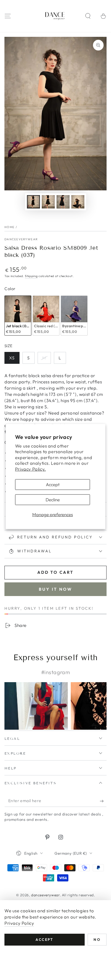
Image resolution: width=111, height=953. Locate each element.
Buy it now (55, 589)
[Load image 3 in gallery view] (63, 201)
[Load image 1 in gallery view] (33, 201)
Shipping (31, 276)
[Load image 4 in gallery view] (77, 201)
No (97, 939)
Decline (53, 499)
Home (9, 227)
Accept (52, 484)
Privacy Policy (19, 923)
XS (14, 359)
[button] (88, 16)
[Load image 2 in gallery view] (48, 201)
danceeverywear (21, 239)
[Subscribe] (103, 800)
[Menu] (7, 16)
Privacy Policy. (30, 469)
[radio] (17, 315)
